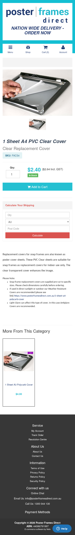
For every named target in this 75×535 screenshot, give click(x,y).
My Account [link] (37, 430)
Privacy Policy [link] (37, 472)
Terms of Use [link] (37, 468)
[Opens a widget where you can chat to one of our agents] (62, 529)
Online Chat (37, 493)
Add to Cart (39, 186)
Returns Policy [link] (37, 476)
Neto (49, 529)
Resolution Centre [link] (38, 439)
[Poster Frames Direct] (37, 14)
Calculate (37, 235)
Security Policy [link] (37, 481)
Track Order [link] (37, 435)
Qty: (12, 167)
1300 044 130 (42, 503)
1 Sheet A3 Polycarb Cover (19, 384)
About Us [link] (37, 451)
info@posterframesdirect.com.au (43, 498)
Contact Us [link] (37, 456)
